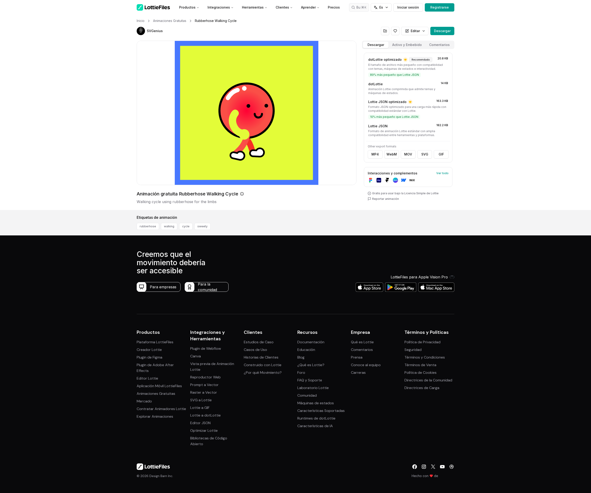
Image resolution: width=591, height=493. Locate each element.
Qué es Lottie (362, 342)
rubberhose (148, 226)
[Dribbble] (451, 466)
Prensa (356, 357)
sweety (202, 226)
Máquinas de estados (315, 403)
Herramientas (253, 7)
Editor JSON (200, 422)
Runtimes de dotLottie (316, 418)
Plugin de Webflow (205, 348)
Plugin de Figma (149, 357)
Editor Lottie (147, 378)
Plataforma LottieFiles (155, 342)
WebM (391, 154)
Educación (306, 349)
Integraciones (219, 7)
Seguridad (413, 349)
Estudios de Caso (259, 342)
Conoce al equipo (366, 364)
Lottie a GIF (200, 407)
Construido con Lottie (262, 364)
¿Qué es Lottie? (310, 364)
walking (169, 226)
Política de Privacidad (422, 342)
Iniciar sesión (408, 7)
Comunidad (307, 395)
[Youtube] (442, 466)
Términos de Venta (420, 364)
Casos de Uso (255, 349)
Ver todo (442, 173)
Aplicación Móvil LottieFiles (159, 385)
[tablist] (408, 45)
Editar (415, 31)
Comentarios (362, 349)
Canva (195, 356)
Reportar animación (385, 199)
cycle (186, 226)
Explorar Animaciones (155, 416)
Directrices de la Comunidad (428, 380)
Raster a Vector (203, 392)
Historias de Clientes (261, 357)
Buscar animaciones (362, 7)
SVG (424, 154)
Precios (334, 7)
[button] (141, 31)
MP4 (375, 154)
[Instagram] (424, 466)
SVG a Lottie (201, 400)
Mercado (144, 401)
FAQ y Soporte (309, 380)
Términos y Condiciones (424, 357)
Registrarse (439, 7)
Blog (301, 357)
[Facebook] (414, 466)
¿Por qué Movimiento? (263, 372)
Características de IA (315, 425)
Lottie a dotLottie (205, 415)
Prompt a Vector (204, 384)
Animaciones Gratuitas (156, 393)
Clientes (282, 7)
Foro (301, 372)
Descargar (442, 31)
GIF (441, 154)
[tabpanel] (408, 130)
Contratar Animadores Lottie (161, 408)
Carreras (358, 372)
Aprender (308, 7)
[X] (433, 466)
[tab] (376, 45)
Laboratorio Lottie (313, 387)
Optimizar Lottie (204, 430)
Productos (187, 7)
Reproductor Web (205, 377)
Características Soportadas (321, 410)
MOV (408, 154)
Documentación (310, 342)
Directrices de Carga (421, 387)
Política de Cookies (420, 372)
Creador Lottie (149, 349)
